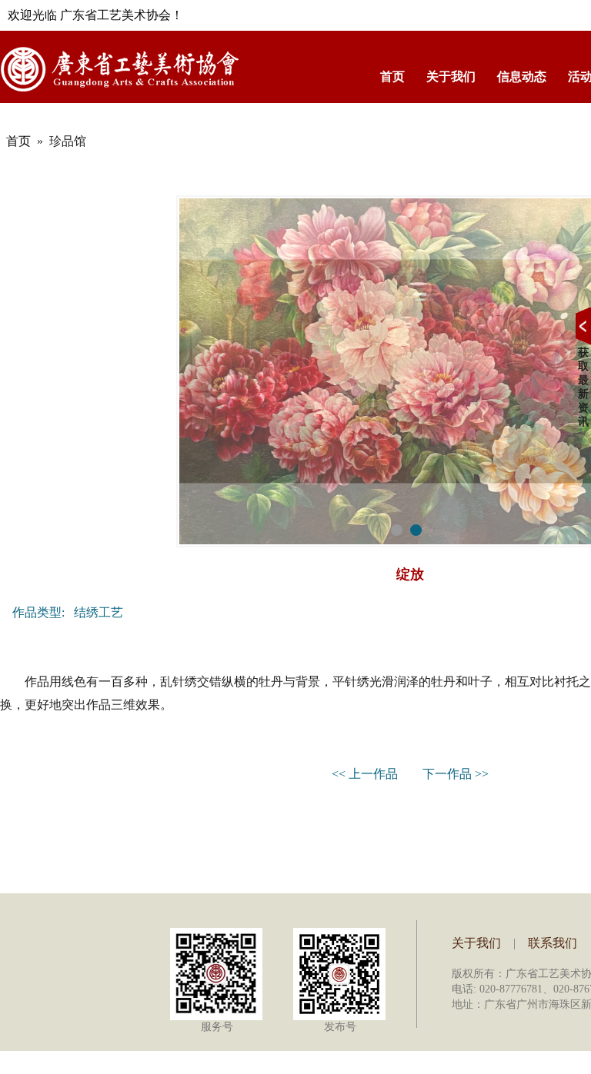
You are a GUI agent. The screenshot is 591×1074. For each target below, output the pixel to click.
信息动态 (521, 76)
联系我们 (552, 942)
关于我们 (451, 76)
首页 (392, 76)
